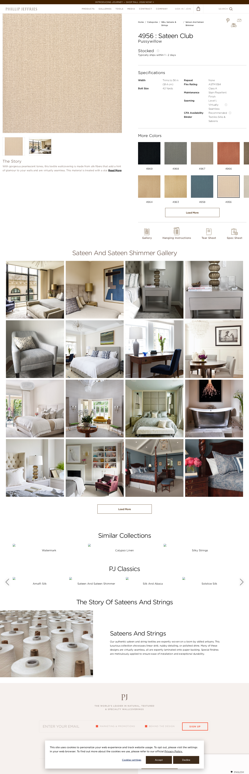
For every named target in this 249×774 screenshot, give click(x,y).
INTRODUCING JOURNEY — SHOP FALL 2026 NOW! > (124, 2)
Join (188, 9)
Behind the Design (162, 726)
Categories (152, 22)
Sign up (195, 726)
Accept (159, 759)
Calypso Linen (124, 550)
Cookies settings (131, 759)
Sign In (179, 9)
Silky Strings (200, 550)
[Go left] (7, 582)
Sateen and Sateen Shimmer (96, 583)
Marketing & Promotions (117, 726)
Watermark (49, 550)
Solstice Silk (209, 583)
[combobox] (237, 772)
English (239, 772)
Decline (186, 759)
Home (141, 22)
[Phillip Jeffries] (21, 9)
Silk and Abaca (153, 583)
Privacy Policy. (173, 751)
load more (192, 212)
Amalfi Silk (40, 583)
